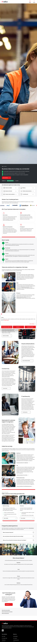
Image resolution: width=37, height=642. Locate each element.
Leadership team (16, 640)
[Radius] (5, 1)
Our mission (15, 638)
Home (2, 166)
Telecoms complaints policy (5, 613)
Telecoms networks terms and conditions (7, 611)
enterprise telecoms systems (21, 297)
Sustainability (15, 636)
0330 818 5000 (31, 528)
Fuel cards (3, 636)
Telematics (3, 640)
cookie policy (6, 320)
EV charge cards (4, 638)
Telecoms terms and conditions (6, 610)
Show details (32, 323)
